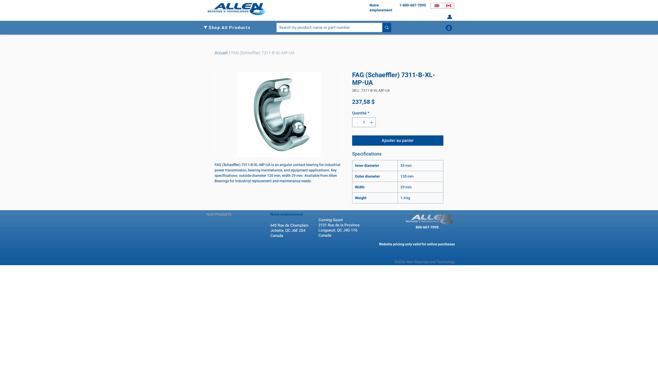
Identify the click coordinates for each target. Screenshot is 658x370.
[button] (231, 28)
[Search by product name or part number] (386, 27)
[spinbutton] (364, 122)
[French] (448, 5)
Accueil (221, 53)
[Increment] (371, 122)
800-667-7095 (427, 227)
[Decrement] (356, 122)
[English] (436, 5)
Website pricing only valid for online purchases (417, 244)
